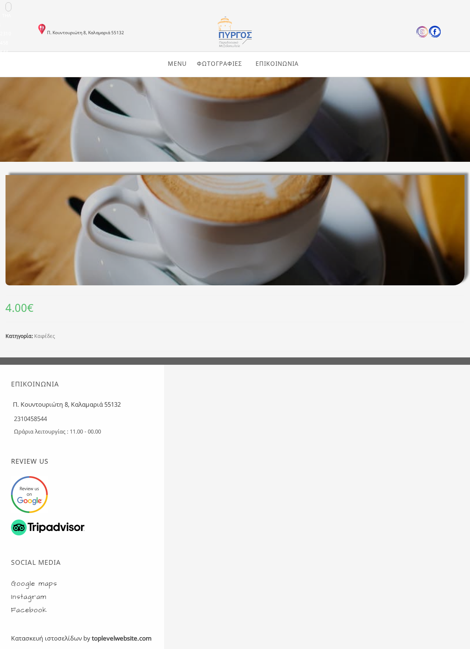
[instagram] (422, 36)
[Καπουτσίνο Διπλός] (235, 159)
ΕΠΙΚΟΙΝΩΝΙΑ (277, 64)
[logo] (235, 46)
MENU (177, 63)
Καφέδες (44, 335)
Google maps (34, 584)
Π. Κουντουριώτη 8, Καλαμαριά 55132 (85, 32)
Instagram (29, 597)
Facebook (29, 610)
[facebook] (435, 36)
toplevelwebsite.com (122, 638)
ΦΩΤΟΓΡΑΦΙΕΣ (219, 64)
